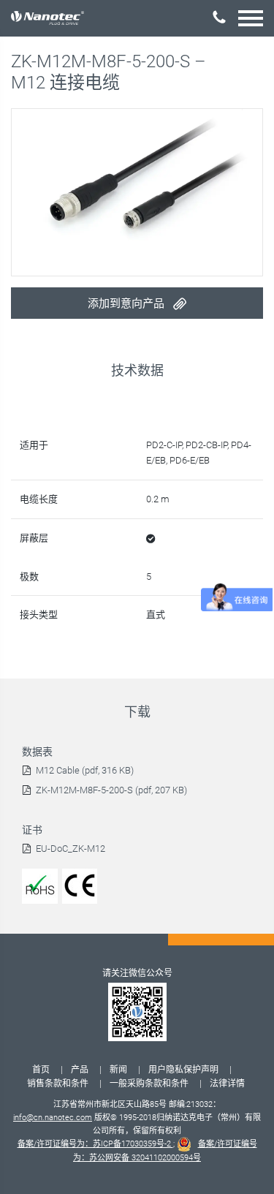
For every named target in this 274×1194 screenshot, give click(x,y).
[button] (250, 18)
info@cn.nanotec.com (52, 1117)
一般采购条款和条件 (149, 1083)
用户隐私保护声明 (183, 1070)
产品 (79, 1070)
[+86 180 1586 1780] (219, 18)
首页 (41, 1070)
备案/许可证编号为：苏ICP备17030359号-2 (95, 1144)
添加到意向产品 (127, 303)
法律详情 (227, 1083)
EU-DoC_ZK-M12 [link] (70, 848)
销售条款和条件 (57, 1083)
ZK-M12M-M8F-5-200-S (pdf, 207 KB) (111, 790)
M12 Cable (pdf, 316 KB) (85, 770)
